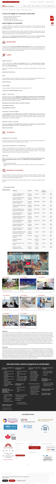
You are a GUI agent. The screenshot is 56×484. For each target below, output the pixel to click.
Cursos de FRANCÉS (33, 372)
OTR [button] (41, 6)
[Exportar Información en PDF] (52, 18)
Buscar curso (41, 1)
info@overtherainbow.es (8, 459)
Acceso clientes (49, 1)
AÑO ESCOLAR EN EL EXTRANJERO (19, 368)
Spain (33, 6)
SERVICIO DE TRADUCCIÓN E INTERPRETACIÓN (48, 390)
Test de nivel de (34, 447)
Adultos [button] (29, 6)
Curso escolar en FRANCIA (22, 379)
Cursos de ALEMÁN (33, 373)
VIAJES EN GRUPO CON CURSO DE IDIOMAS (7, 405)
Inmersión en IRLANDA (8, 394)
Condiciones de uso (19, 449)
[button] (52, 6)
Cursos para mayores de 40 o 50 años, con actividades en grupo (35, 393)
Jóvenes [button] (24, 6)
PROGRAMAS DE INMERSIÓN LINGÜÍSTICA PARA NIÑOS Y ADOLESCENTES (7, 391)
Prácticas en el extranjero (48, 383)
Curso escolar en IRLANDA (22, 376)
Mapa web (17, 447)
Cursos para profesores (34, 387)
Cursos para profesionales (35, 386)
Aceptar (5, 480)
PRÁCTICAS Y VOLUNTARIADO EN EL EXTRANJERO (46, 379)
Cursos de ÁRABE (33, 380)
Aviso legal (17, 451)
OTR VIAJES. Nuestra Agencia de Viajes (46, 394)
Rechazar (12, 480)
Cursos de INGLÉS (33, 371)
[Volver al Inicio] (8, 6)
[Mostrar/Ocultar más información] (51, 194)
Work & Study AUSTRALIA (48, 372)
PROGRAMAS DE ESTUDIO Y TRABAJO (47, 368)
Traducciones (18, 453)
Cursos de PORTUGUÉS (34, 375)
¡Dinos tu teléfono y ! (11, 1)
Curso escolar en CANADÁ (22, 377)
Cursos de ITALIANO (34, 376)
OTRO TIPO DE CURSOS (34, 383)
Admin (16, 458)
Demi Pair (45, 375)
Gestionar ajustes (21, 480)
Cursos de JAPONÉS (34, 377)
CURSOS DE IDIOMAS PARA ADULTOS (35, 368)
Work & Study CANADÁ (47, 371)
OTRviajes (37, 6)
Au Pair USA (45, 373)
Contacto (49, 6)
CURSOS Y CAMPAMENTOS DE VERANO (8, 368)
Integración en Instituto (8, 401)
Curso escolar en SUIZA (21, 380)
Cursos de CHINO (33, 379)
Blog (45, 6)
